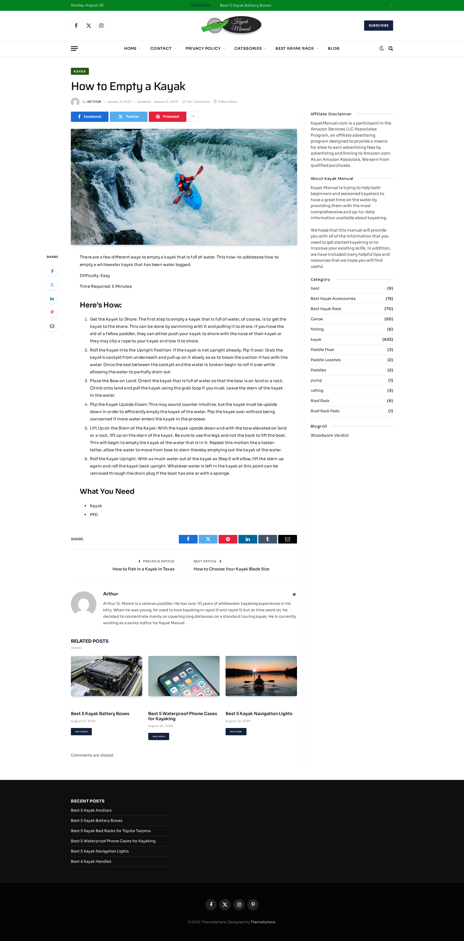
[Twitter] (52, 284)
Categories (248, 48)
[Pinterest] (52, 312)
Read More (81, 731)
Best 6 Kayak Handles (91, 861)
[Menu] (74, 48)
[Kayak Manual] (232, 25)
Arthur (94, 102)
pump (316, 380)
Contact (161, 48)
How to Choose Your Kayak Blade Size (231, 568)
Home (130, 48)
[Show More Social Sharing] (193, 117)
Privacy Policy (203, 48)
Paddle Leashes (326, 359)
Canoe (317, 319)
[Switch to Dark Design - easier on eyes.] (390, 5)
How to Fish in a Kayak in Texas (144, 568)
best (315, 288)
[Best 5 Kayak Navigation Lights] (261, 676)
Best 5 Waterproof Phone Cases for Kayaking (182, 716)
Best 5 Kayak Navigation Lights (259, 713)
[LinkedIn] (52, 298)
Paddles (318, 370)
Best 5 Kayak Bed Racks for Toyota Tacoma (111, 830)
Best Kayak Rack (295, 48)
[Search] (390, 48)
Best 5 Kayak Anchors (91, 810)
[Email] (52, 326)
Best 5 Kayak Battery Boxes (245, 5)
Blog (334, 48)
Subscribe (379, 25)
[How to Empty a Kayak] (184, 187)
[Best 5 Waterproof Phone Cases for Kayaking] (184, 676)
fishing (317, 329)
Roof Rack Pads (325, 411)
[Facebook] (52, 271)
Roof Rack (320, 400)
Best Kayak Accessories (333, 298)
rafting (317, 390)
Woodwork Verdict (330, 435)
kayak (80, 71)
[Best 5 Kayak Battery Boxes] (106, 676)
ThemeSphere (263, 922)
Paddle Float (322, 349)
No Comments (198, 102)
